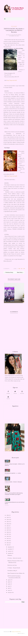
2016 (8, 536)
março (9, 590)
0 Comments (6, 268)
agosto (9, 580)
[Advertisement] (14, 616)
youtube (8, 398)
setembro (10, 553)
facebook (8, 393)
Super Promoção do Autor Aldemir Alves (16, 573)
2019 (8, 530)
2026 (8, 515)
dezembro (10, 547)
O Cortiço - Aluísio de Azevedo (14, 558)
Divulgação (14, 26)
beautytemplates (16, 631)
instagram (22, 393)
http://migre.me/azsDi (12, 80)
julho (9, 582)
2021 (8, 526)
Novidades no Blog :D (12, 570)
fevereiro (10, 592)
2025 (8, 517)
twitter (15, 393)
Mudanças (10, 555)
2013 (8, 543)
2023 (8, 521)
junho (9, 584)
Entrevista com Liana (12, 565)
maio (9, 586)
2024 (8, 519)
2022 (8, 523)
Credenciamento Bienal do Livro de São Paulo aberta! (15, 503)
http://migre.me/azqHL (12, 176)
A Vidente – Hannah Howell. (14, 568)
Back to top (21, 633)
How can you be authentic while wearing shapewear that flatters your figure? (14, 493)
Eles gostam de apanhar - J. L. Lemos (13, 473)
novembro (10, 549)
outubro (9, 551)
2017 (8, 534)
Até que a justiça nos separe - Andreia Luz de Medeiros (15, 464)
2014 (8, 540)
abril (9, 588)
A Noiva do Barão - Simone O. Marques (13, 481)
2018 (8, 532)
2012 (8, 545)
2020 (8, 528)
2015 (8, 538)
